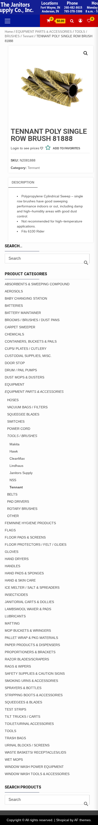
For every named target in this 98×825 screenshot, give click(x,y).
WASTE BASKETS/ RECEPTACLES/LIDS (35, 752)
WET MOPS (14, 759)
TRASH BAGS (15, 738)
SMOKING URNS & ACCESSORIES (31, 681)
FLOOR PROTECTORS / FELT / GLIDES (35, 544)
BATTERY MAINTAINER (23, 313)
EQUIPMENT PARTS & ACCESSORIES (44, 31)
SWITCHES (15, 421)
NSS (13, 480)
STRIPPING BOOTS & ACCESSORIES (34, 695)
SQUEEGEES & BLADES (23, 702)
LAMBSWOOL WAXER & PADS (28, 609)
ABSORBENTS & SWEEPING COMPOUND (37, 284)
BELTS (12, 494)
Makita (15, 444)
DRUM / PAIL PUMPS (21, 370)
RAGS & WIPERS (18, 666)
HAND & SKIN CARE (20, 580)
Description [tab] (23, 182)
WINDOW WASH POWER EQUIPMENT (34, 767)
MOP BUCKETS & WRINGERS (28, 630)
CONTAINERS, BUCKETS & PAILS (31, 341)
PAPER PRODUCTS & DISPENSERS (32, 645)
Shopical (62, 820)
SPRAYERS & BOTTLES (23, 688)
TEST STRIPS (15, 709)
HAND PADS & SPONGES (24, 573)
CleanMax (17, 458)
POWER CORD (18, 429)
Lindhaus (16, 466)
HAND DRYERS (17, 559)
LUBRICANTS (15, 616)
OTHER (13, 516)
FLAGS (10, 530)
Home (9, 31)
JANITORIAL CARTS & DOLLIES (29, 602)
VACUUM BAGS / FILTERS (27, 407)
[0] (89, 21)
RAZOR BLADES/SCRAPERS (27, 659)
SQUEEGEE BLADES (23, 414)
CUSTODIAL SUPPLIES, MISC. (28, 356)
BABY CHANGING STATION (26, 298)
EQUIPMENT (14, 384)
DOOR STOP (15, 363)
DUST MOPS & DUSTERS (24, 377)
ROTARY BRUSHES (22, 509)
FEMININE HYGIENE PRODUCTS (30, 523)
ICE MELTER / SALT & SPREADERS (32, 587)
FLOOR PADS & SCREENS (25, 537)
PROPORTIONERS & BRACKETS (30, 652)
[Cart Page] (48, 21)
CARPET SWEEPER (20, 327)
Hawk (14, 451)
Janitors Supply (21, 473)
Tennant (28, 36)
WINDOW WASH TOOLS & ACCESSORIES (37, 774)
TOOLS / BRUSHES (22, 436)
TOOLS (10, 731)
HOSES (13, 400)
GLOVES (11, 552)
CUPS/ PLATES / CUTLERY (25, 348)
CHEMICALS (14, 334)
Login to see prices (25, 148)
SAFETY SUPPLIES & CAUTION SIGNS (35, 673)
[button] (85, 53)
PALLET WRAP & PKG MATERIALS (31, 638)
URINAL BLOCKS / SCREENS (27, 745)
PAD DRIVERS (18, 501)
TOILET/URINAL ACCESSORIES (29, 724)
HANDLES (12, 566)
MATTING (12, 623)
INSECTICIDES (16, 595)
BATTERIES (14, 305)
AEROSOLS (14, 291)
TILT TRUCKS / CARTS (22, 716)
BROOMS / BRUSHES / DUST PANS (32, 320)
